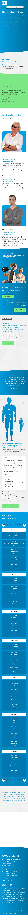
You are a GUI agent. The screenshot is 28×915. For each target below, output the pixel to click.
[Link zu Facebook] (23, 913)
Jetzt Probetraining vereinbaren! (15, 7)
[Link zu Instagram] (25, 913)
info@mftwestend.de (8, 101)
